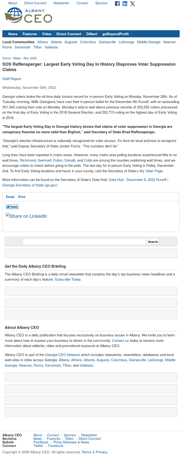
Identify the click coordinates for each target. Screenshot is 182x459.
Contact (82, 2)
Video (46, 33)
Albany (64, 359)
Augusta (70, 41)
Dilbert (91, 33)
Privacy (101, 451)
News (13, 33)
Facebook (55, 445)
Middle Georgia (148, 41)
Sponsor (101, 2)
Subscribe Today (68, 279)
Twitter (38, 445)
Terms (86, 451)
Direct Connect (35, 2)
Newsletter (61, 2)
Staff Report (11, 78)
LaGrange (126, 41)
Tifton (37, 46)
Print (21, 196)
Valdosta (51, 46)
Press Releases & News (71, 442)
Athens (42, 41)
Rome (7, 46)
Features (30, 33)
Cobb (88, 160)
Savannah (22, 46)
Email (10, 196)
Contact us (120, 340)
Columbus (88, 41)
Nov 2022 (30, 58)
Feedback (40, 442)
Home (6, 58)
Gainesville (107, 41)
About (12, 2)
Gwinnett (44, 160)
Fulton (58, 160)
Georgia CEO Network (62, 354)
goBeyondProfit (115, 33)
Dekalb (69, 160)
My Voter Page (151, 170)
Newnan (169, 41)
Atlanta (56, 41)
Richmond (28, 160)
